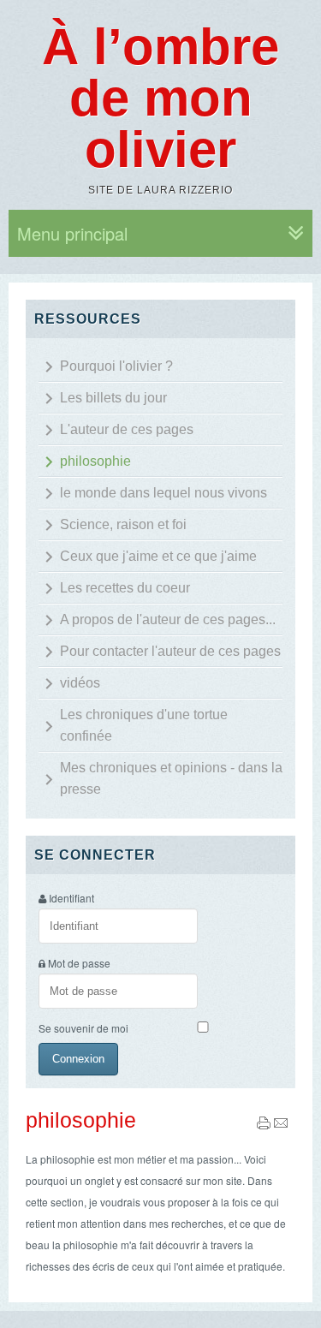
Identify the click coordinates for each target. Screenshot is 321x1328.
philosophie (81, 1120)
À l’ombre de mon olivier (160, 98)
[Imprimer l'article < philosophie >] (263, 1125)
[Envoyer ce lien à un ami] (281, 1125)
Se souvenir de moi (83, 1028)
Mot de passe (79, 963)
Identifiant (71, 897)
